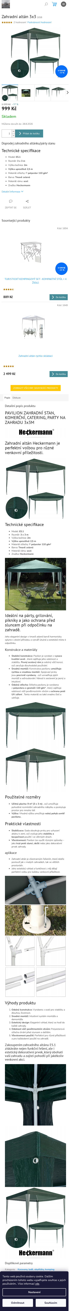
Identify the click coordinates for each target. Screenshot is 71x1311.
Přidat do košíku (31, 133)
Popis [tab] (7, 397)
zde (37, 1284)
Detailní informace (11, 191)
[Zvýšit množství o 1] (13, 131)
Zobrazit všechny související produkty (35, 388)
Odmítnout (17, 1303)
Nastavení (34, 1292)
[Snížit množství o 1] (13, 135)
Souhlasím (50, 1303)
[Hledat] (46, 4)
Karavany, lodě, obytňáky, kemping (36, 1269)
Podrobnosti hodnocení (39, 22)
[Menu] (63, 4)
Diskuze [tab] (16, 397)
